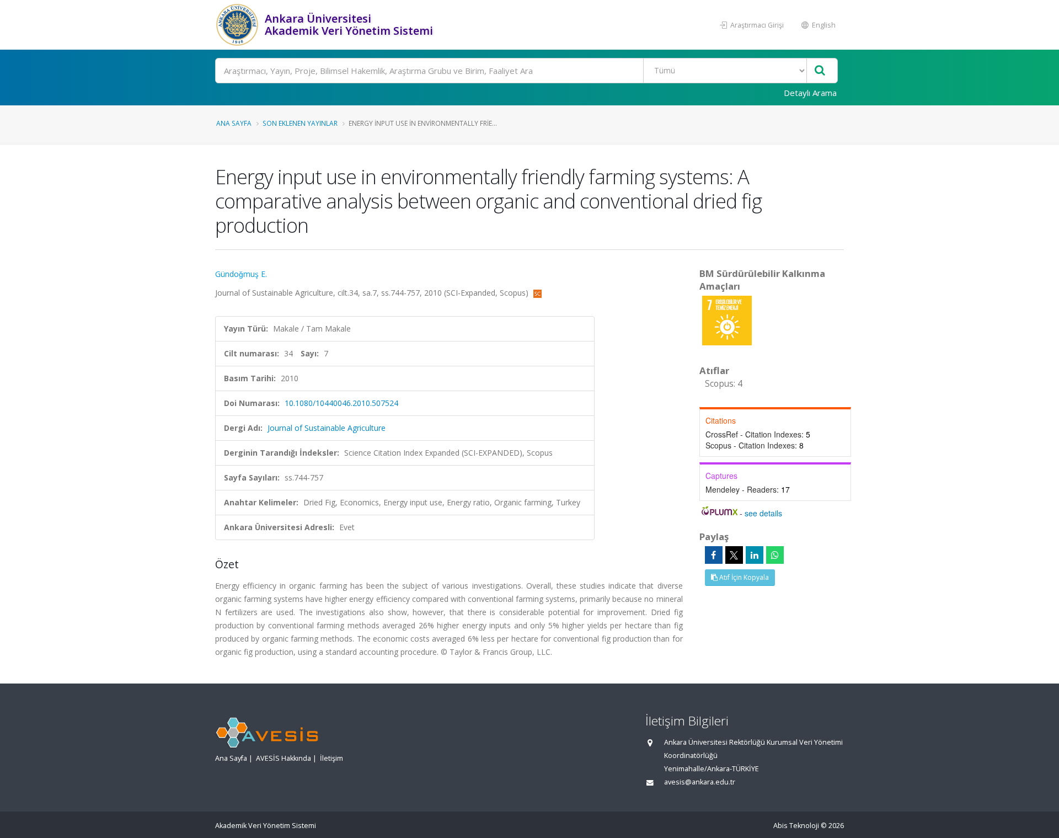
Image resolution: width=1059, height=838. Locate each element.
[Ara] (819, 70)
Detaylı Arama (810, 92)
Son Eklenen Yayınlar (300, 123)
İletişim (331, 758)
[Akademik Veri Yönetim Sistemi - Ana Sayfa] (238, 25)
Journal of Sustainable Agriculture (327, 428)
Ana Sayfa (234, 123)
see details (763, 513)
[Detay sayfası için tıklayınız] (727, 319)
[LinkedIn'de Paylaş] (754, 555)
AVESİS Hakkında (283, 758)
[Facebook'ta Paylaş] (714, 555)
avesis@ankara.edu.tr (699, 782)
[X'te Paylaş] (734, 555)
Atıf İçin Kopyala (743, 577)
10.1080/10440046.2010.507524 (341, 403)
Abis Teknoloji (796, 825)
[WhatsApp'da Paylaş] (775, 555)
